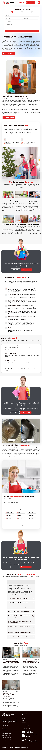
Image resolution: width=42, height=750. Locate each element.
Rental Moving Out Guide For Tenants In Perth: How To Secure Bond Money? (31, 663)
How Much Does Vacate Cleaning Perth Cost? (18, 598)
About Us (23, 718)
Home (23, 716)
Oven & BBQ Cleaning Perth (7, 739)
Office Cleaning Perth (8, 200)
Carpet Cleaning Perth (19, 200)
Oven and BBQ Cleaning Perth (32, 200)
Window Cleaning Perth (6, 731)
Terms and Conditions (26, 725)
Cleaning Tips (24, 720)
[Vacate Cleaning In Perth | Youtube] (35, 740)
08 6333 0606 (9, 53)
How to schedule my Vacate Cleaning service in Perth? (20, 582)
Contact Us (24, 722)
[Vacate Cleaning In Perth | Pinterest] (29, 740)
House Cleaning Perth (34, 224)
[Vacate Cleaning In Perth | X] (26, 740)
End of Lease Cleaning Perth (8, 225)
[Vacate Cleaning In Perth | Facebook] (23, 740)
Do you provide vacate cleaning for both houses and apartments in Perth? (20, 622)
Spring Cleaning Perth (21, 224)
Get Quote (15, 269)
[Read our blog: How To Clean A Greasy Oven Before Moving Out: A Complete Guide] (11, 658)
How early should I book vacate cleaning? (17, 636)
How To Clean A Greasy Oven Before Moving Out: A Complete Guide (11, 663)
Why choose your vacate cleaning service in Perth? (19, 632)
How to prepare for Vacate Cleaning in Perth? (18, 611)
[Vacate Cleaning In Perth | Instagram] (32, 740)
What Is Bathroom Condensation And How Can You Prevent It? (10, 695)
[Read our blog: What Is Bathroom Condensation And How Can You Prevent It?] (11, 690)
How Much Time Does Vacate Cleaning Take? (18, 602)
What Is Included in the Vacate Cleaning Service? (19, 607)
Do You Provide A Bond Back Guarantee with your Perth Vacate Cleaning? (20, 616)
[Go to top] (38, 747)
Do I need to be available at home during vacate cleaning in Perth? (19, 627)
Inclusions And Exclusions (27, 724)
